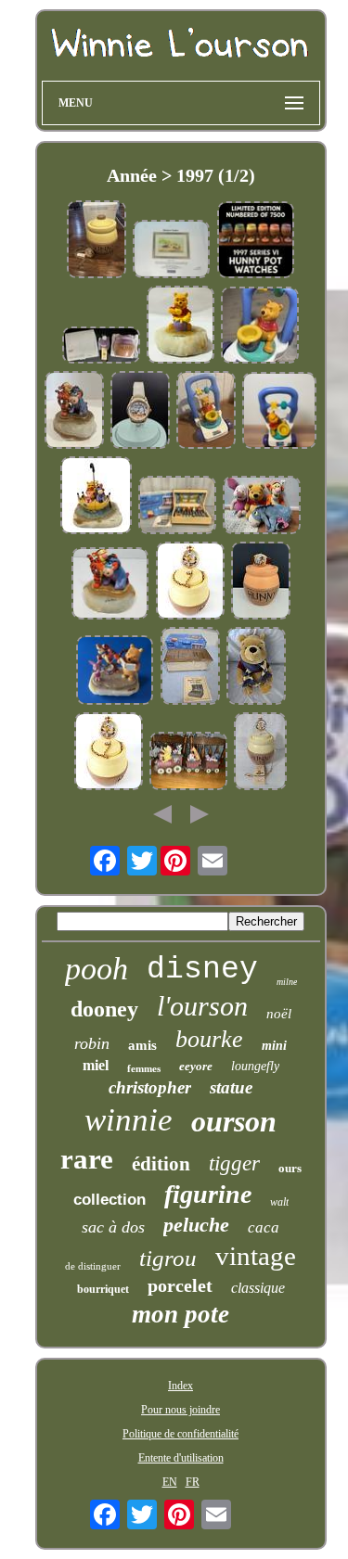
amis (142, 1045)
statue (231, 1087)
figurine (207, 1194)
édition (161, 1164)
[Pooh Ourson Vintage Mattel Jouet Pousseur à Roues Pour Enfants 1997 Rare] (260, 327)
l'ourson (202, 1005)
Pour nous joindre (180, 1409)
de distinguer (93, 1265)
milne (287, 982)
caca (263, 1227)
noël (278, 1013)
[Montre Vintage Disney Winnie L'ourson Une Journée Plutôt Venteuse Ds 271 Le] (140, 411)
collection (109, 1199)
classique (258, 1288)
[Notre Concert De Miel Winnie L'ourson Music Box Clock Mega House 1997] (190, 667)
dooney (104, 1009)
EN (169, 1482)
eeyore (196, 1066)
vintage (255, 1256)
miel (96, 1065)
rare (86, 1159)
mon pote (180, 1314)
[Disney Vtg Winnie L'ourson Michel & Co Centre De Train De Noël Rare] (188, 763)
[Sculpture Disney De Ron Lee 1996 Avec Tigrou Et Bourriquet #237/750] (74, 411)
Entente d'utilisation (181, 1457)
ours (290, 1168)
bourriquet (103, 1289)
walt (279, 1201)
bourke (209, 1039)
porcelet (180, 1285)
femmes (144, 1068)
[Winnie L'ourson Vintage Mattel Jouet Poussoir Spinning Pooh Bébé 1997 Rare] (279, 412)
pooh (96, 969)
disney (202, 969)
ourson (234, 1121)
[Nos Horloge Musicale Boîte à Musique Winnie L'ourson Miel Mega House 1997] (177, 507)
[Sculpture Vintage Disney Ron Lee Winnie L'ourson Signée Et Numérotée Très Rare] (115, 671)
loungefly (255, 1066)
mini (274, 1046)
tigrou (168, 1258)
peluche (196, 1224)
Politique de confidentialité (180, 1433)
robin (92, 1043)
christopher (150, 1087)
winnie (128, 1120)
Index (180, 1385)
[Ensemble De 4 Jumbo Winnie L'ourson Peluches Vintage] (262, 507)
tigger (234, 1163)
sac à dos (113, 1227)
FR (193, 1482)
